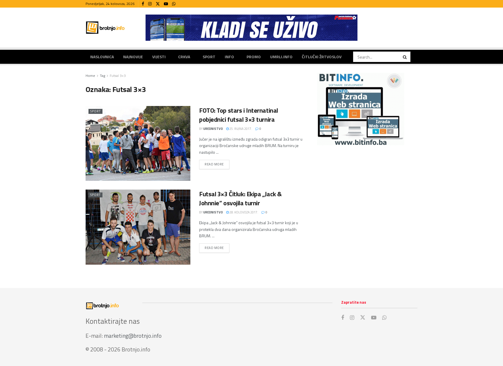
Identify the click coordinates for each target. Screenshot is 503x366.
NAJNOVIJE (133, 57)
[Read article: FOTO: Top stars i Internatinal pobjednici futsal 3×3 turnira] (138, 143)
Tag (102, 75)
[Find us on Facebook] (143, 4)
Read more (217, 164)
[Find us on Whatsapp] (174, 4)
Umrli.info (281, 57)
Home (90, 75)
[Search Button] (405, 57)
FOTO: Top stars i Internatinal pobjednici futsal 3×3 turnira (238, 114)
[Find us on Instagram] (150, 4)
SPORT (209, 57)
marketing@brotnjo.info (133, 335)
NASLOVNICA (102, 57)
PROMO (254, 57)
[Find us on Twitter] (158, 4)
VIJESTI (159, 57)
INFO (229, 57)
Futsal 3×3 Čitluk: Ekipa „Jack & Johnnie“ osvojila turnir (240, 198)
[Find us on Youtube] (166, 4)
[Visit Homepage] (105, 27)
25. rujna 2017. (240, 128)
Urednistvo (213, 128)
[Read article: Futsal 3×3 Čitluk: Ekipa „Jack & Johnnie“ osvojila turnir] (138, 227)
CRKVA (184, 57)
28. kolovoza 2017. (243, 212)
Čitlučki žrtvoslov (321, 57)
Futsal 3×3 (118, 75)
